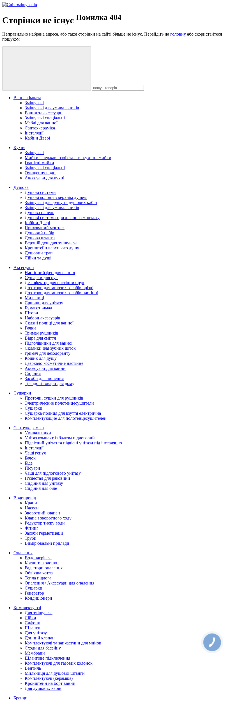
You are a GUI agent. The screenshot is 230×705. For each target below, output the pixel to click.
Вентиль (33, 668)
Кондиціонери (38, 598)
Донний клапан (40, 638)
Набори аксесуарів (42, 318)
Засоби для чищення (44, 378)
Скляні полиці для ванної (49, 323)
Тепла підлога (38, 578)
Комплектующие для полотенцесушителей (66, 418)
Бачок (30, 458)
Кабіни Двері (37, 138)
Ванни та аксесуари (44, 112)
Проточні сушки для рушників (54, 398)
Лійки (30, 617)
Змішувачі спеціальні (45, 117)
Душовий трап (39, 253)
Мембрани (35, 653)
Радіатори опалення (44, 567)
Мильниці (34, 297)
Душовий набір (39, 232)
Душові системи (40, 192)
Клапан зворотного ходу (48, 518)
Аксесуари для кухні (44, 177)
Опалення (23, 552)
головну (178, 34)
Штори (31, 312)
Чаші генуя (35, 453)
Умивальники (38, 432)
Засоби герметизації (44, 533)
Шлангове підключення (47, 658)
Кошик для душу (41, 358)
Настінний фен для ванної (50, 272)
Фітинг (31, 528)
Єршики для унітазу (44, 302)
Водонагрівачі (38, 557)
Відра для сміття (40, 338)
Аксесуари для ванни (45, 368)
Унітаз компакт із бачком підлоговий (60, 437)
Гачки (30, 328)
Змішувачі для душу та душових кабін (61, 202)
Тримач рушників (41, 333)
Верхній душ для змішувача (51, 242)
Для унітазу (36, 632)
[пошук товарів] (46, 68)
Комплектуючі (27, 607)
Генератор (34, 593)
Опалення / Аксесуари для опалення (59, 583)
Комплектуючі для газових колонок (59, 663)
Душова (21, 187)
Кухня (19, 147)
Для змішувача (38, 612)
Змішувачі (34, 102)
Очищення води (40, 172)
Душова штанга (40, 237)
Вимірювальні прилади (47, 543)
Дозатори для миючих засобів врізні (59, 287)
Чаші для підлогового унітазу (53, 473)
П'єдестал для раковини (47, 478)
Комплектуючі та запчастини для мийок (63, 643)
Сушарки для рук (41, 277)
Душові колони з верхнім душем (56, 197)
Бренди (20, 697)
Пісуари (32, 468)
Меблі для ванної (41, 122)
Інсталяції (34, 133)
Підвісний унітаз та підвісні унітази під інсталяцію (73, 442)
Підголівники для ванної (48, 343)
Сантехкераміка (40, 128)
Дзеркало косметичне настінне (54, 363)
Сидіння (33, 373)
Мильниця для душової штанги (55, 673)
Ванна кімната (27, 97)
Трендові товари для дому (49, 383)
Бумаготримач (38, 307)
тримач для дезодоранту (47, 353)
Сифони (32, 622)
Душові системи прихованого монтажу (62, 217)
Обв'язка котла (39, 573)
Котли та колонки (42, 562)
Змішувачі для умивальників (52, 107)
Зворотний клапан (42, 513)
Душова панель (39, 212)
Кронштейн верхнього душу (52, 247)
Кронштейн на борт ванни (50, 683)
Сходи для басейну (43, 648)
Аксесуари (23, 267)
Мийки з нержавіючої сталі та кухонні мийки (68, 157)
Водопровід (24, 497)
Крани (31, 502)
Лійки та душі (38, 258)
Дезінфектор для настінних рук (54, 282)
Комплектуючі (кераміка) (49, 678)
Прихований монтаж (45, 227)
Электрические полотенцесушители (59, 403)
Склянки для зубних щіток (50, 348)
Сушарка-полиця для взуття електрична (63, 413)
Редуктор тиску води (45, 523)
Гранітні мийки (39, 162)
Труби (30, 538)
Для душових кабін (43, 688)
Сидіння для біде (41, 488)
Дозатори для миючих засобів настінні (61, 292)
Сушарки (22, 393)
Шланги (32, 627)
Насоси (32, 507)
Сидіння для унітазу (44, 483)
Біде (29, 463)
